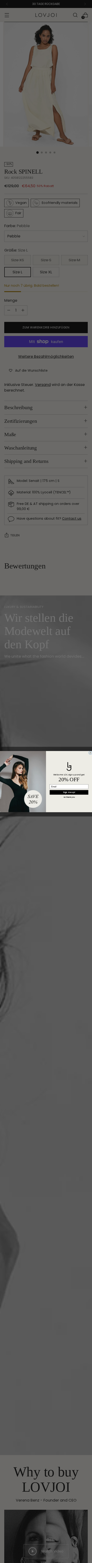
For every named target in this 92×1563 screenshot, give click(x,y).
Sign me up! (69, 792)
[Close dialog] (90, 752)
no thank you (69, 797)
